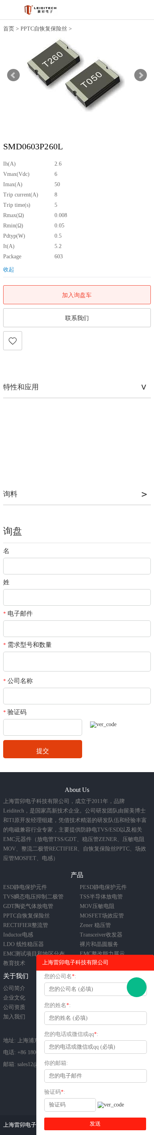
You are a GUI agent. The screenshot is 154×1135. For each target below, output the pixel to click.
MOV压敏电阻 (97, 906)
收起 (8, 270)
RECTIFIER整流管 (25, 925)
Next (140, 75)
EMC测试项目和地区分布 (34, 954)
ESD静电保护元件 (25, 887)
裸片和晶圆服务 (99, 944)
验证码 (14, 712)
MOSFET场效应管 (102, 916)
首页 (8, 29)
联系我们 (77, 318)
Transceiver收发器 (101, 935)
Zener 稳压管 (95, 925)
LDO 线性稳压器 (23, 944)
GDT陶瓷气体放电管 (28, 906)
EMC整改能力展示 (102, 954)
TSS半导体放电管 (101, 897)
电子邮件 (18, 613)
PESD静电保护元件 (103, 887)
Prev (13, 75)
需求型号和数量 (27, 644)
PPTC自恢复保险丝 (44, 29)
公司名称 (18, 680)
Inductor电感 (18, 935)
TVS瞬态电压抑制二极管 (33, 897)
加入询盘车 (77, 295)
